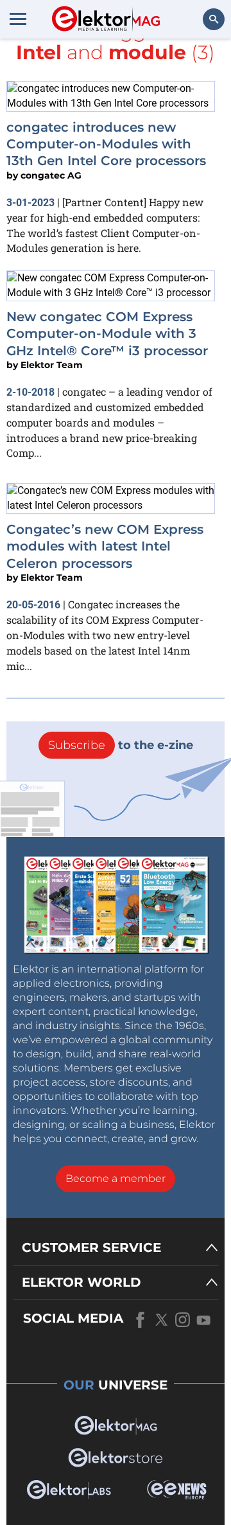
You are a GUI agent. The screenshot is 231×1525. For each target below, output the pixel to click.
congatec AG (51, 175)
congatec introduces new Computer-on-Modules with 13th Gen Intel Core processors (106, 144)
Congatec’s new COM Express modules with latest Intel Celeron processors (104, 546)
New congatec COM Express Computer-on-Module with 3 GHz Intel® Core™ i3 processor (107, 333)
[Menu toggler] (18, 18)
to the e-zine (120, 745)
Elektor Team (52, 365)
